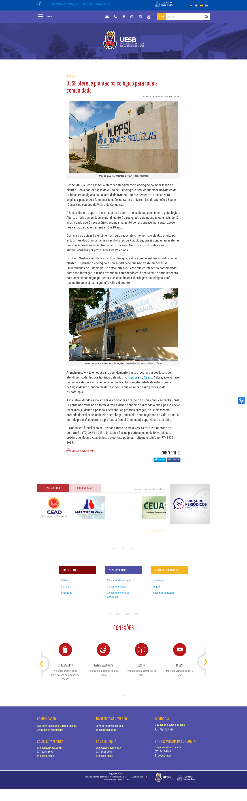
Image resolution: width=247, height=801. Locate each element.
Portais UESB (53, 488)
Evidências (66, 592)
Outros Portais (85, 488)
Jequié (156, 586)
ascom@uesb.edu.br (106, 729)
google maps (47, 755)
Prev (44, 660)
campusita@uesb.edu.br (49, 747)
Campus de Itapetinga (118, 580)
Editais (64, 580)
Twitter (161, 459)
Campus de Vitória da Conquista (118, 595)
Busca (161, 16)
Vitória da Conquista (163, 592)
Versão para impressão (82, 451)
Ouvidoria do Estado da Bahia (170, 724)
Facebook (174, 459)
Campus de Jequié (116, 586)
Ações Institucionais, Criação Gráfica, (57, 725)
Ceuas (148, 377)
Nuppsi (132, 377)
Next (202, 660)
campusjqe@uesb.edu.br (109, 747)
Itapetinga (158, 580)
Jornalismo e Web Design (50, 729)
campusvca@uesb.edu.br (168, 747)
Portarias (66, 586)
